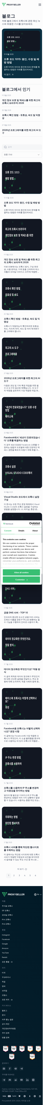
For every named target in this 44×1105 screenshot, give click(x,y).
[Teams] (16, 1069)
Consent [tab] (7, 530)
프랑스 (4, 995)
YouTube (5, 953)
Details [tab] (21, 530)
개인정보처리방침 (9, 1028)
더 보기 (20, 869)
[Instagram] (33, 1080)
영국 (3, 986)
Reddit (4, 957)
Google (5, 944)
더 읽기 (7, 75)
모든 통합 (5, 962)
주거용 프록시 (7, 906)
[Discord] (10, 1080)
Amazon (5, 948)
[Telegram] (21, 1069)
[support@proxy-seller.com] (4, 1069)
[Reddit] (16, 1080)
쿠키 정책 (5, 1033)
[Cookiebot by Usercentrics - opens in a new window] (30, 523)
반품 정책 (5, 1037)
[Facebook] (10, 1069)
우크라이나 (6, 977)
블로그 (4, 1011)
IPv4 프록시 (6, 920)
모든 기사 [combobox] (8, 155)
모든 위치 (5, 1000)
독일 (3, 982)
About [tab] (35, 530)
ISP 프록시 (6, 911)
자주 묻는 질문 (7, 1020)
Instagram (6, 935)
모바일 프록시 (7, 915)
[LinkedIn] (27, 1080)
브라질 (4, 991)
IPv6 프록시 (6, 924)
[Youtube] (21, 1080)
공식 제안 (5, 1024)
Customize (20, 580)
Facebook (6, 939)
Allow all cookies (21, 572)
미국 (3, 973)
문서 (3, 1015)
